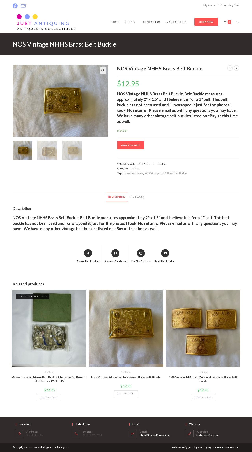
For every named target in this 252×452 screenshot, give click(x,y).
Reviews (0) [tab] (137, 197)
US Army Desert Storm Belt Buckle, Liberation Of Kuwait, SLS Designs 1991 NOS (49, 379)
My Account (210, 5)
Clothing (134, 168)
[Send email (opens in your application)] (23, 6)
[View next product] (236, 68)
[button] (103, 70)
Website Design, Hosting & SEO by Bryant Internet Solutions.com (205, 447)
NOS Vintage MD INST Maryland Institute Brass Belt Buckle (203, 379)
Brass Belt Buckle (133, 173)
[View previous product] (230, 68)
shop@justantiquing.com (155, 435)
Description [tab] (116, 197)
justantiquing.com (207, 435)
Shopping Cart (230, 5)
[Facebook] (16, 6)
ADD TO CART (130, 145)
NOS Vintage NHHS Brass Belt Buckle (166, 173)
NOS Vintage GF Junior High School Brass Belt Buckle (126, 376)
